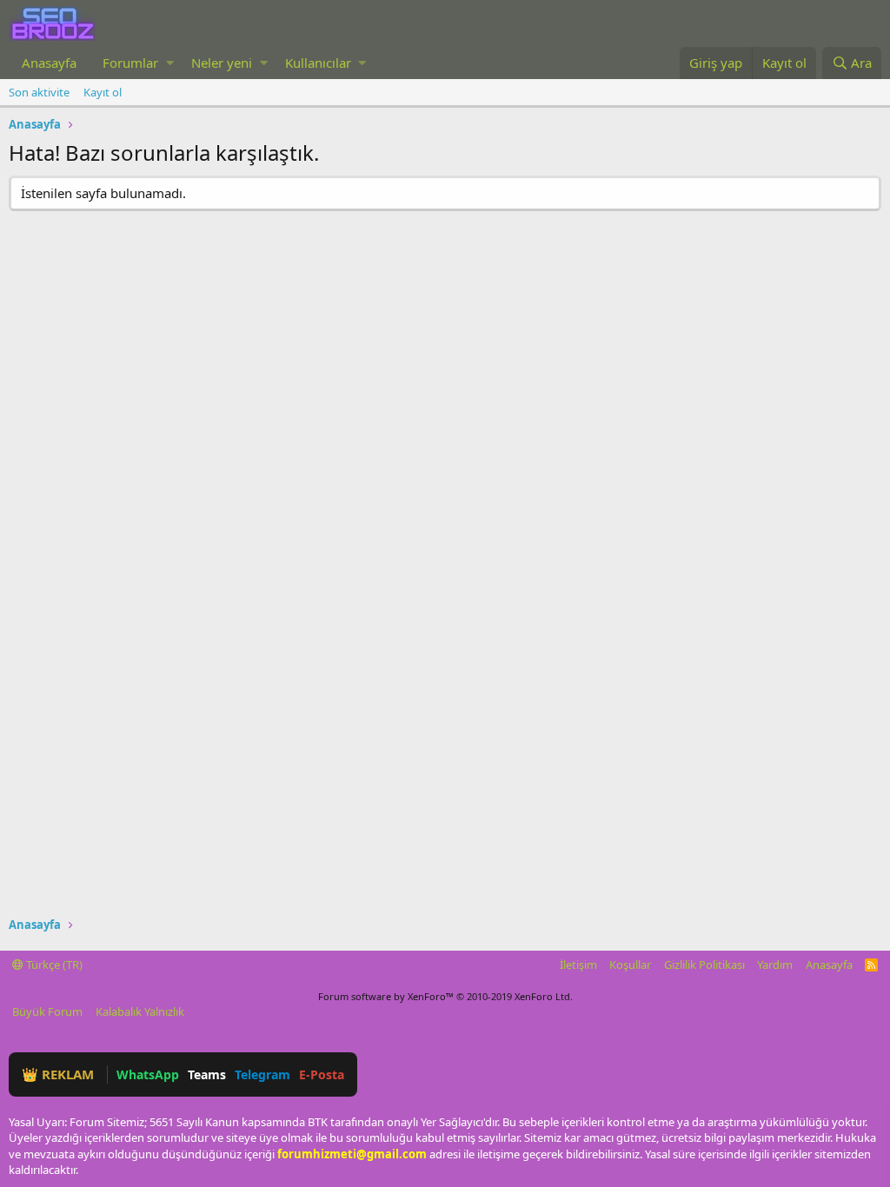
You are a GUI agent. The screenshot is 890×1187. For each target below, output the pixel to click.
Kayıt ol (102, 92)
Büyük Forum (47, 1011)
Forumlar (130, 62)
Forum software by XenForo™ (445, 996)
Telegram (262, 1074)
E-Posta (321, 1074)
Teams (207, 1074)
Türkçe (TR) (53, 964)
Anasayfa (49, 62)
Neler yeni (221, 62)
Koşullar (630, 964)
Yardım (775, 964)
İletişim (578, 964)
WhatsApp (147, 1074)
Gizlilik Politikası (704, 964)
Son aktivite (39, 92)
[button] (170, 63)
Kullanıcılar (318, 62)
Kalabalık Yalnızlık (140, 1011)
